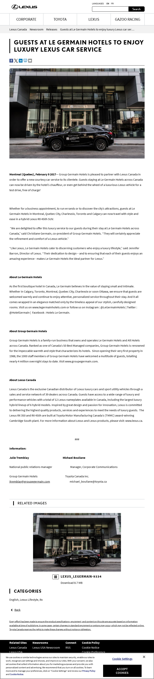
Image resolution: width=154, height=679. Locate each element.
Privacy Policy (88, 670)
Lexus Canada (18, 647)
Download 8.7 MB (71, 583)
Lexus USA (16, 652)
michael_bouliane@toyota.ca (88, 481)
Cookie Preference (93, 652)
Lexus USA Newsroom (46, 647)
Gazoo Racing (127, 19)
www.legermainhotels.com (49, 307)
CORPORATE (26, 19)
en (107, 4)
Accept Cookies (122, 670)
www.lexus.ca (133, 420)
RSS (68, 647)
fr (112, 4)
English (14, 599)
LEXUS (93, 19)
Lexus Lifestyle (29, 599)
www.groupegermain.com (81, 361)
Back (17, 610)
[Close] (144, 657)
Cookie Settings (122, 659)
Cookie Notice (90, 647)
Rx (41, 599)
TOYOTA (60, 19)
